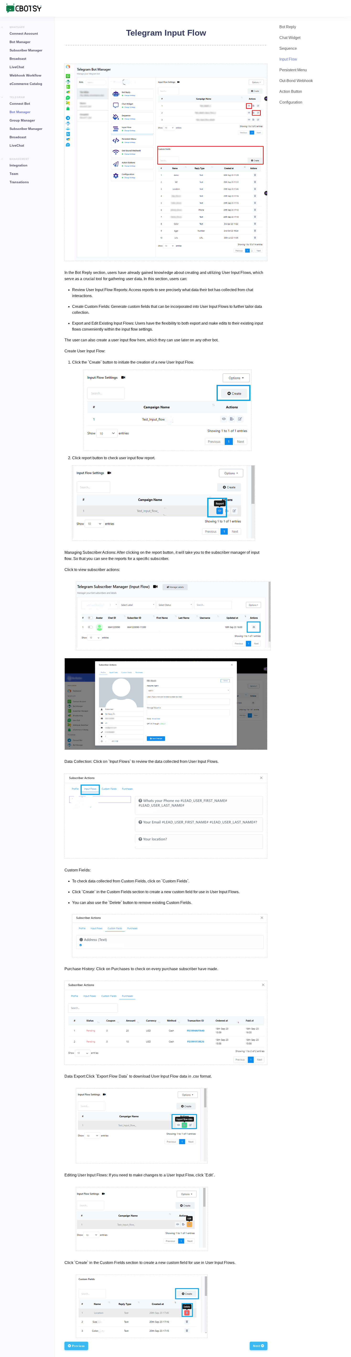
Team (14, 174)
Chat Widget (289, 38)
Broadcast (18, 59)
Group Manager (22, 120)
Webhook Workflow (25, 75)
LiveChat (17, 67)
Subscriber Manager (26, 50)
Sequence (288, 48)
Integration (18, 165)
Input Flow (288, 59)
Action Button (290, 91)
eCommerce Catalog (26, 84)
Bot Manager (20, 42)
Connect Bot (20, 103)
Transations (19, 182)
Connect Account (24, 33)
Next (257, 1346)
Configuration (290, 102)
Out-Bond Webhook (296, 81)
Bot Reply (287, 27)
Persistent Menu (293, 70)
